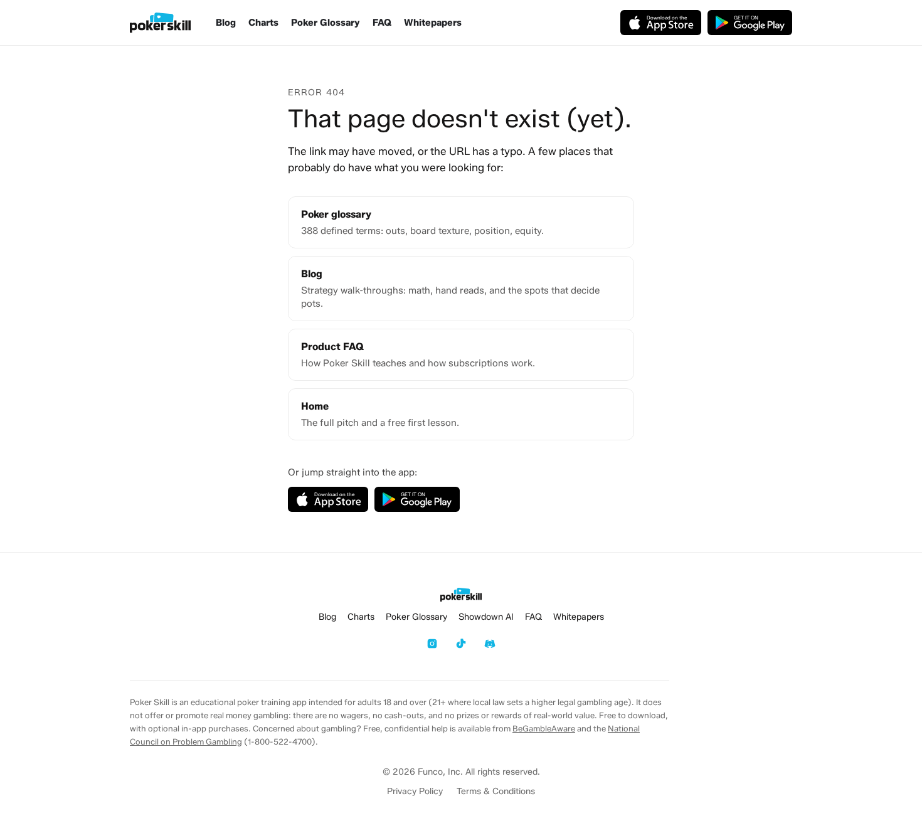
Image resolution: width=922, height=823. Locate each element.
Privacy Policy (415, 791)
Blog (226, 22)
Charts (263, 22)
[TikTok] (461, 643)
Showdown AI (486, 617)
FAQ (382, 22)
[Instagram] (432, 643)
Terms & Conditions (496, 791)
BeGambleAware (543, 728)
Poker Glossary (325, 22)
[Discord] (490, 643)
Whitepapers (433, 22)
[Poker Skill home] (160, 23)
